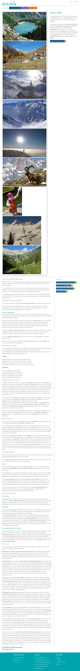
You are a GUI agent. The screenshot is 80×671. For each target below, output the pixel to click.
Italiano (71, 1)
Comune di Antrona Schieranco (64, 288)
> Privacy (58, 657)
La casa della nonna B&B (15, 8)
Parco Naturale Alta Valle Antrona (65, 282)
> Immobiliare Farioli (17, 659)
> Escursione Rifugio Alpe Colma (42, 659)
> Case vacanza (16, 662)
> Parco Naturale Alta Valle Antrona (42, 662)
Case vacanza (33, 8)
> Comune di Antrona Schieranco (42, 666)
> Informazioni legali (60, 662)
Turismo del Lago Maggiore (63, 285)
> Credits (58, 664)
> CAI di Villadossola (39, 668)
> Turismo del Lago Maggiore (41, 664)
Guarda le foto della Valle (57, 41)
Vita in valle (5, 8)
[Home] (9, 3)
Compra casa (25, 8)
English (76, 1)
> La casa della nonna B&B (19, 657)
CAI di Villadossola (61, 291)
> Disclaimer (59, 659)
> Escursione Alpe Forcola (40, 657)
